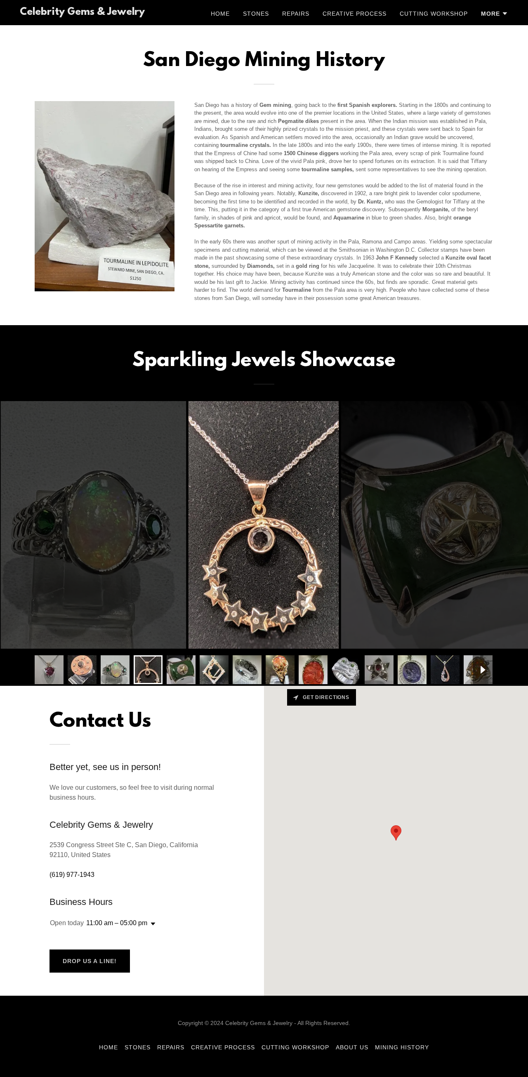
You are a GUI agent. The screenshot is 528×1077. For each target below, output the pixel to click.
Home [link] (220, 13)
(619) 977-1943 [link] (72, 874)
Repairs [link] (295, 13)
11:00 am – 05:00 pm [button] (116, 922)
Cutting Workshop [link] (434, 13)
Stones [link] (256, 13)
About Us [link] (352, 1047)
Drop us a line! (90, 961)
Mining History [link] (402, 1047)
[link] (82, 12)
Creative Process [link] (355, 13)
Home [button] (108, 1047)
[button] (494, 14)
